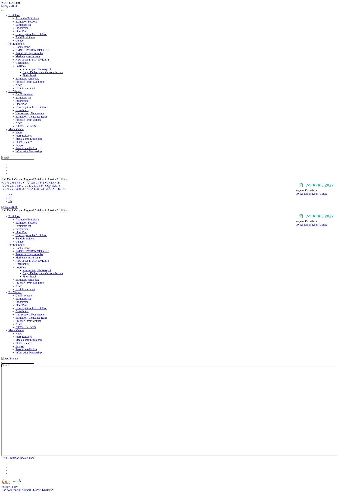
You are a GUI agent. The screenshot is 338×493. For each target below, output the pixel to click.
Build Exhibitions (25, 37)
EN (10, 201)
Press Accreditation (26, 148)
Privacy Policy (9, 486)
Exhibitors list (23, 24)
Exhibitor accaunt (25, 88)
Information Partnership (28, 151)
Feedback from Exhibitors (29, 81)
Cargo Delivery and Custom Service (43, 72)
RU (10, 198)
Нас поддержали (11, 489)
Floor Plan (21, 31)
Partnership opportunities (29, 53)
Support (19, 145)
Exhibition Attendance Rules (31, 116)
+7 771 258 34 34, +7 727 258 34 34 (22, 182)
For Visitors (14, 91)
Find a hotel (29, 75)
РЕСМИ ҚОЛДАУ (43, 489)
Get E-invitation (24, 94)
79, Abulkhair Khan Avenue (311, 193)
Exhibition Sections (26, 21)
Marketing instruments (27, 56)
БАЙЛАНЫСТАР (55, 188)
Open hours (22, 62)
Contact (19, 40)
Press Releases (23, 135)
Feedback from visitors (28, 119)
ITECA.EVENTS (25, 126)
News (18, 84)
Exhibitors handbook (27, 78)
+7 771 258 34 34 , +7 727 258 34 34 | (23, 185)
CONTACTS (52, 185)
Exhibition (14, 15)
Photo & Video (23, 141)
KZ (10, 194)
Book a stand (22, 46)
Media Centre (16, 129)
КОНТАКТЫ (53, 182)
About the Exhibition (27, 18)
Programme (21, 27)
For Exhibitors (16, 43)
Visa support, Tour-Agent (37, 69)
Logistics (20, 65)
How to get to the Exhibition (31, 34)
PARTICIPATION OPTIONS (32, 50)
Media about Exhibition (28, 138)
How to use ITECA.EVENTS (32, 59)
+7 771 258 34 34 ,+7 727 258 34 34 (22, 188)
